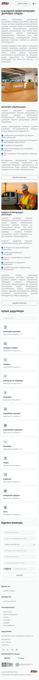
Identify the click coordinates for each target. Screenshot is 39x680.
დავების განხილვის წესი (9, 672)
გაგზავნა (19, 575)
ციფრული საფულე (22, 3)
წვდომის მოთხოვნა (19, 177)
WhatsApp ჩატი (6, 639)
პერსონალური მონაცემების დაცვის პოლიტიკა (16, 674)
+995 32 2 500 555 (6, 642)
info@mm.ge (5, 645)
